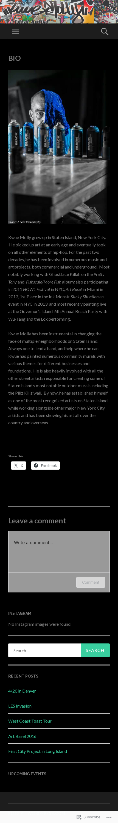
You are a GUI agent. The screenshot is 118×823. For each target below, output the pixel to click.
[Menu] (15, 31)
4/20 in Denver (22, 690)
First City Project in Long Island (37, 751)
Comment (90, 582)
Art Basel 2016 (22, 736)
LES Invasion (20, 705)
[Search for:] (59, 650)
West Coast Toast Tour (30, 720)
